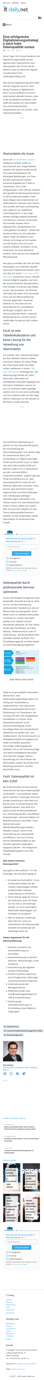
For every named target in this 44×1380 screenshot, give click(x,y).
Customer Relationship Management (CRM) (24, 1031)
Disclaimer (10, 1313)
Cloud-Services (12, 1026)
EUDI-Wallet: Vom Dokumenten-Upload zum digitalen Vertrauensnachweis (11, 1209)
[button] (7, 25)
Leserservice (11, 1329)
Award (8, 1331)
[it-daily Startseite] (19, 9)
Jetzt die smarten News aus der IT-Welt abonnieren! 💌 (20, 539)
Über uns (9, 1302)
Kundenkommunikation (24, 159)
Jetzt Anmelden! (22, 553)
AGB (7, 1307)
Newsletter (10, 1334)
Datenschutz (10, 1305)
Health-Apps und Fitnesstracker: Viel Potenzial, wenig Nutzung (31, 1209)
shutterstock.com (18, 1369)
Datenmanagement (15, 1035)
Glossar (9, 1326)
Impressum (10, 1310)
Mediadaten (10, 1324)
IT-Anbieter (10, 1336)
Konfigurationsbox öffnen (26, 1363)
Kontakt (9, 1300)
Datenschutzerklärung (18, 570)
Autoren (9, 1339)
